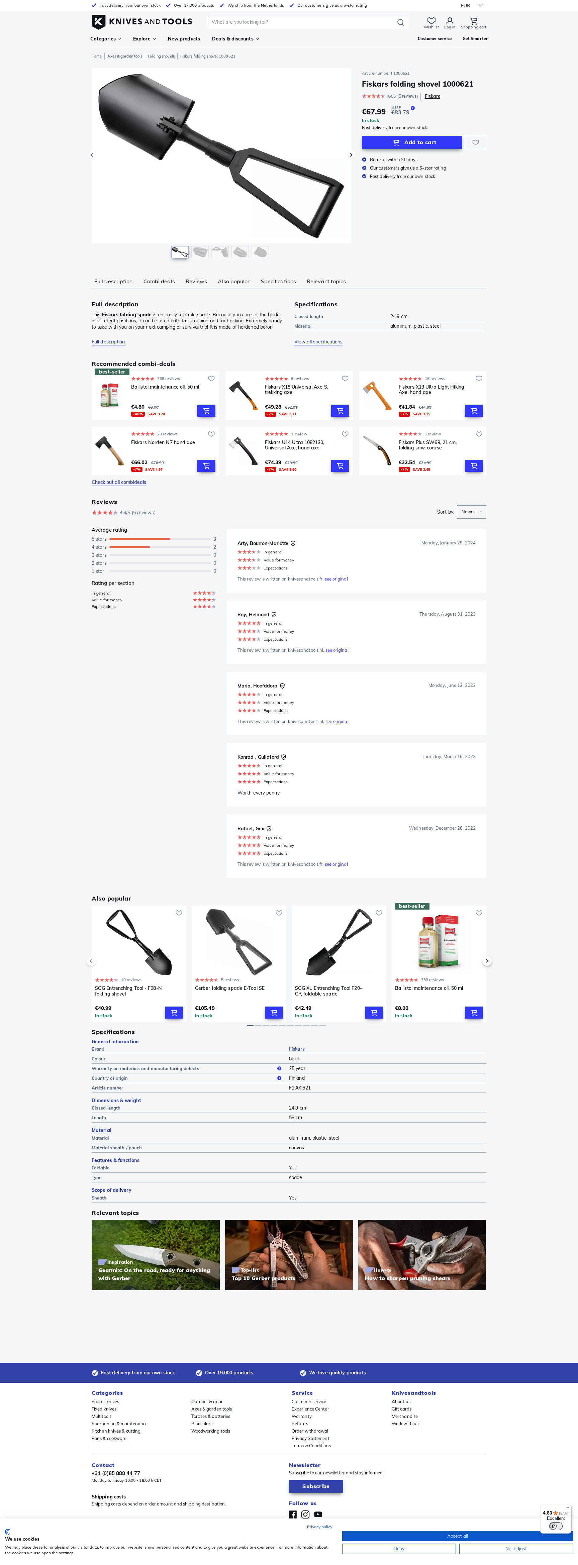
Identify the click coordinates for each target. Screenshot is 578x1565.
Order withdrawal (310, 1431)
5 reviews (408, 96)
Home (97, 56)
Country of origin (110, 1078)
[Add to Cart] (206, 411)
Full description (113, 281)
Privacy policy (319, 1526)
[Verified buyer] (293, 543)
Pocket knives (105, 1401)
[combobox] (471, 512)
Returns (300, 1423)
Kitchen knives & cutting (116, 1431)
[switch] (556, 1526)
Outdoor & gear (207, 1401)
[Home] (142, 20)
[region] (221, 164)
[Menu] (567, 1509)
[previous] (102, 961)
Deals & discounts (233, 39)
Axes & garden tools (124, 56)
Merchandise (405, 1416)
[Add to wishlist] (475, 142)
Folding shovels (161, 56)
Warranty (302, 1416)
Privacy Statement (310, 1438)
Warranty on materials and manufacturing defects (145, 1068)
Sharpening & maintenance (120, 1423)
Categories (103, 39)
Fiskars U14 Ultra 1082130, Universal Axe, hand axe (294, 445)
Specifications (278, 281)
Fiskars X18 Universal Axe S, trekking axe (296, 389)
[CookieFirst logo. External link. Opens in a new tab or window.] (7, 1532)
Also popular (234, 281)
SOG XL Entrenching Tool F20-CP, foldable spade (328, 991)
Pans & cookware (109, 1438)
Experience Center (310, 1409)
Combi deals (159, 281)
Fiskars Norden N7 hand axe (163, 442)
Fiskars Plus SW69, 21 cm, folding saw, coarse (428, 445)
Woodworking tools (210, 1431)
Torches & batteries (210, 1416)
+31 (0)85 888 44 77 (116, 1473)
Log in (450, 26)
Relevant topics (326, 281)
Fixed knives (104, 1409)
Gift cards (401, 1409)
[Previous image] (91, 154)
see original (336, 579)
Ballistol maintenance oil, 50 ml (165, 387)
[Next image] (351, 154)
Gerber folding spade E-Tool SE (230, 988)
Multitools (101, 1416)
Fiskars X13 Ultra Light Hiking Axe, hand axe (431, 389)
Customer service (309, 1401)
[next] (475, 961)
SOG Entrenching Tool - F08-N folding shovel (128, 991)
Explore (142, 39)
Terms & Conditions (311, 1445)
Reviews (196, 281)
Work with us (405, 1423)
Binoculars (202, 1423)
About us (401, 1401)
